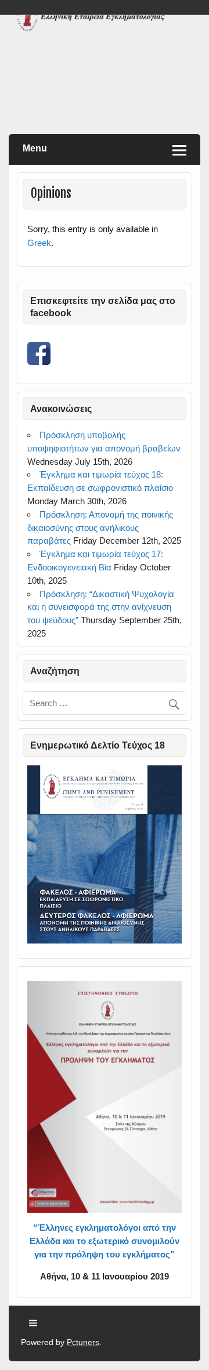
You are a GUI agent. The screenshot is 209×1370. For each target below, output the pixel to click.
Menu (35, 148)
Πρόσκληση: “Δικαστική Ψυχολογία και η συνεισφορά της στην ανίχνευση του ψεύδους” (100, 607)
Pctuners (83, 1342)
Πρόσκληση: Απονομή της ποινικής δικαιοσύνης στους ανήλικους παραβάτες (100, 527)
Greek (39, 243)
